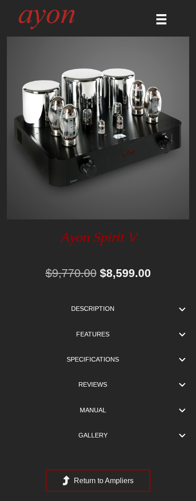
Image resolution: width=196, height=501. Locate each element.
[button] (98, 308)
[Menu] (161, 19)
